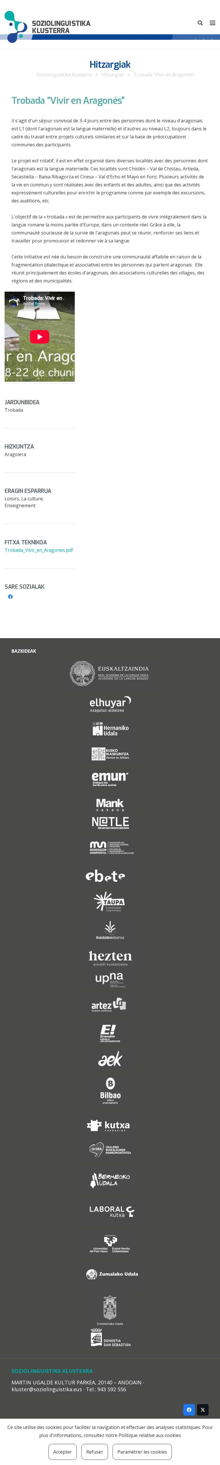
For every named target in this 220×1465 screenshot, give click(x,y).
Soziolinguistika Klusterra (64, 74)
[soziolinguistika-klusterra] (48, 22)
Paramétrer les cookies (142, 1452)
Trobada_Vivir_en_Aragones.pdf (39, 550)
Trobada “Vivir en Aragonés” (164, 74)
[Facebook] (10, 596)
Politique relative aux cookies (150, 1435)
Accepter (62, 1452)
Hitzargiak (113, 74)
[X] (203, 1410)
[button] (200, 22)
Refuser (94, 1452)
